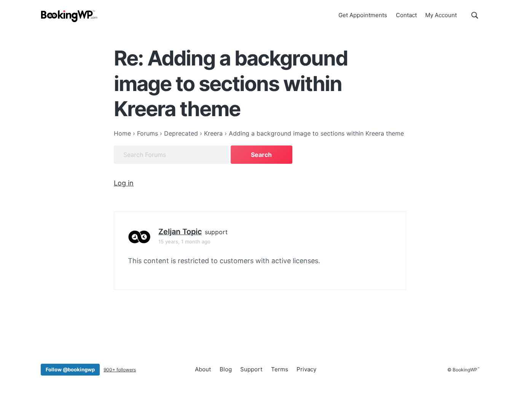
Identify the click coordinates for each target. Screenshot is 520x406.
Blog (226, 369)
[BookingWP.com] (69, 16)
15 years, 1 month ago (184, 241)
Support (251, 369)
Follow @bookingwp (70, 369)
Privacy (306, 369)
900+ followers (120, 369)
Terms (279, 369)
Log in (124, 183)
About (203, 369)
